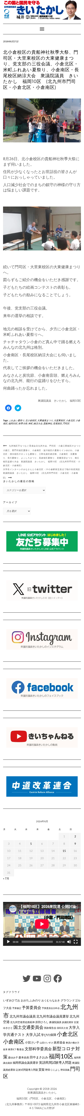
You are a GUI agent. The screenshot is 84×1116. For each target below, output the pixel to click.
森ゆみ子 (13, 1057)
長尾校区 (57, 423)
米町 (30, 423)
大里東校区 (59, 420)
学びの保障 (48, 1035)
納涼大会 (37, 423)
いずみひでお (11, 1000)
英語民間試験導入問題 (55, 1062)
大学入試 (33, 1034)
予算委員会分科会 (51, 1008)
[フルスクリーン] (76, 942)
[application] (42, 924)
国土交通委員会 (28, 1027)
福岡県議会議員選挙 (25, 1062)
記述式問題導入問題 (27, 1069)
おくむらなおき (50, 1000)
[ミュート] (69, 942)
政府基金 (59, 1042)
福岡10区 (13, 423)
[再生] (8, 942)
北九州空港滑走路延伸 (22, 1022)
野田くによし (52, 1069)
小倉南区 (13, 1041)
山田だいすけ (46, 1042)
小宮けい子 (32, 1042)
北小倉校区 (30, 420)
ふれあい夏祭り (16, 420)
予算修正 (16, 1008)
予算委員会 (31, 1007)
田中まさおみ (39, 1057)
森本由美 (24, 1057)
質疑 (42, 1069)
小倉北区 (70, 420)
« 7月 (6, 878)
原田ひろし (42, 1022)
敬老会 (20, 1049)
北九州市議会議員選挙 (52, 1016)
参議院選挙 (67, 1022)
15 (64, 850)
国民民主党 (62, 1028)
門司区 (66, 423)
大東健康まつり (45, 420)
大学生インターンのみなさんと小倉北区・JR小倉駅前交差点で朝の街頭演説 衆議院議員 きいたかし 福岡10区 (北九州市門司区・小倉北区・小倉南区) (42, 473)
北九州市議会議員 (23, 1016)
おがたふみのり (31, 1000)
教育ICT (12, 1049)
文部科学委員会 (38, 1048)
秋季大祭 (22, 423)
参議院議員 (55, 1022)
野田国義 (65, 1069)
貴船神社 (47, 423)
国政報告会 (50, 1027)
